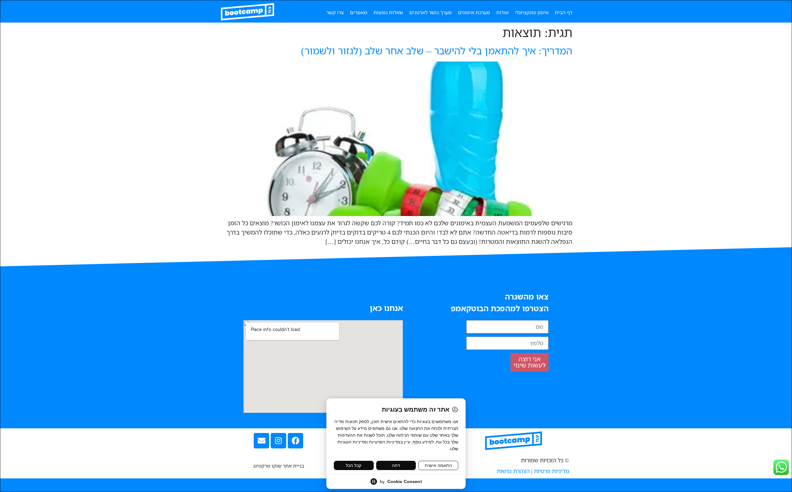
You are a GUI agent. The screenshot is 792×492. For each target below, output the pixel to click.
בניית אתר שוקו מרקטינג (278, 465)
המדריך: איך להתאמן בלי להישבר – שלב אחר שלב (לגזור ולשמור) (436, 50)
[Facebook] (295, 440)
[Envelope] (261, 440)
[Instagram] (278, 440)
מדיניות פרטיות (551, 471)
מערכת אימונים (474, 12)
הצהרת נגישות (513, 471)
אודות (502, 12)
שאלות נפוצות (388, 12)
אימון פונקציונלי (532, 12)
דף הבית (563, 12)
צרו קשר (335, 12)
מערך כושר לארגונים (430, 12)
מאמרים (358, 12)
